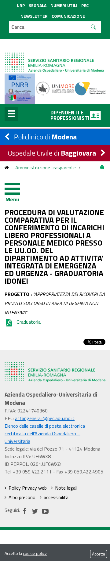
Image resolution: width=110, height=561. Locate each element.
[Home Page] (55, 56)
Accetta (98, 554)
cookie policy (35, 553)
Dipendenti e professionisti (70, 115)
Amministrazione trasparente (45, 167)
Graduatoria (28, 321)
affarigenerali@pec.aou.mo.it (45, 418)
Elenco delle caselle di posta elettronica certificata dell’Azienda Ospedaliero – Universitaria (45, 433)
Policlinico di (45, 136)
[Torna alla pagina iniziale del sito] (7, 167)
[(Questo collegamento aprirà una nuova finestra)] (55, 88)
